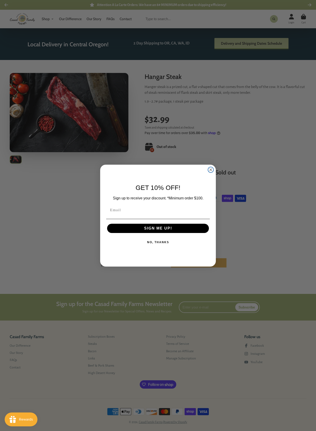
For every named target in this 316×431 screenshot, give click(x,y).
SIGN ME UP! (158, 228)
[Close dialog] (211, 170)
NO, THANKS (158, 242)
